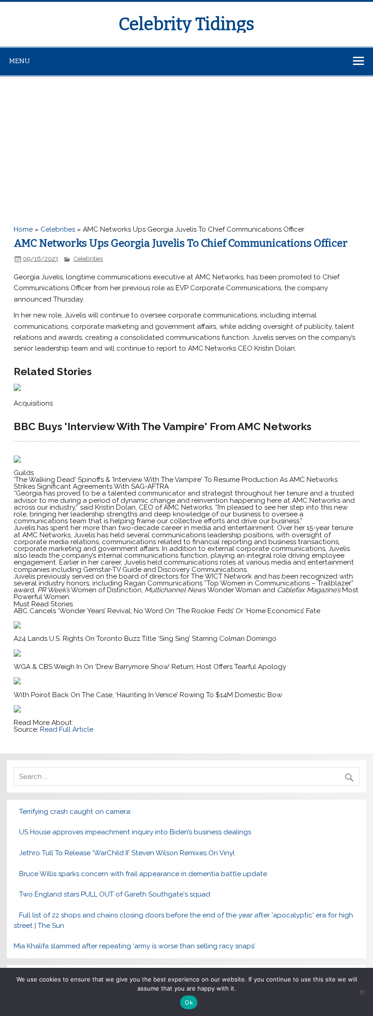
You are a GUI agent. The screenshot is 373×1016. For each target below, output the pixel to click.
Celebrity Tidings (186, 24)
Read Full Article (66, 729)
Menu (19, 61)
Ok (189, 1002)
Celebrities (57, 229)
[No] (361, 991)
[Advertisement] (186, 144)
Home (23, 229)
